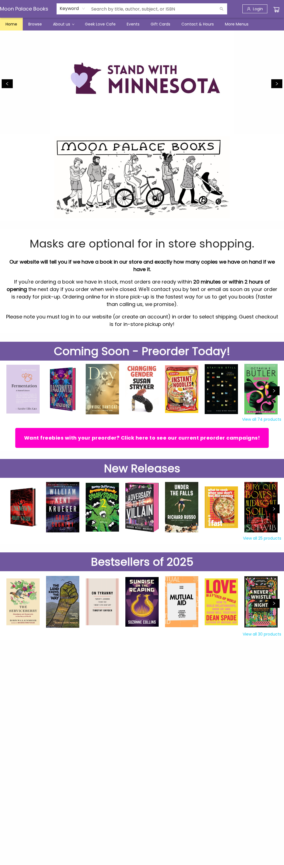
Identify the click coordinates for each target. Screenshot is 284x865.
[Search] (221, 8)
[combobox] (72, 8)
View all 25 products (262, 538)
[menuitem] (11, 24)
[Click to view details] (23, 389)
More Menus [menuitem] (236, 24)
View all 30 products (262, 634)
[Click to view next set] (274, 390)
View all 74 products (261, 419)
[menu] (142, 24)
